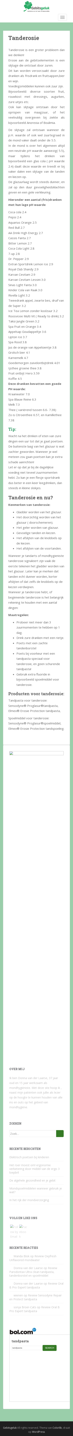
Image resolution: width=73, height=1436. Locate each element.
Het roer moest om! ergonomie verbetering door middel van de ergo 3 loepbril (34, 1168)
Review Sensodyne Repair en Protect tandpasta (35, 1297)
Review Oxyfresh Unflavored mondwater (32, 1258)
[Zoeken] (60, 1133)
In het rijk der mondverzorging (29, 1200)
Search (49, 1348)
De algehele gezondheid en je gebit (32, 1180)
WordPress (38, 1432)
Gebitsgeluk (10, 1427)
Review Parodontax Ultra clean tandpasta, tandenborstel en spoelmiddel (33, 1271)
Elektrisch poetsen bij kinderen (29, 1157)
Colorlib (57, 1427)
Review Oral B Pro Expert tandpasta (36, 1285)
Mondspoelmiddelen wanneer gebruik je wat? (35, 1190)
